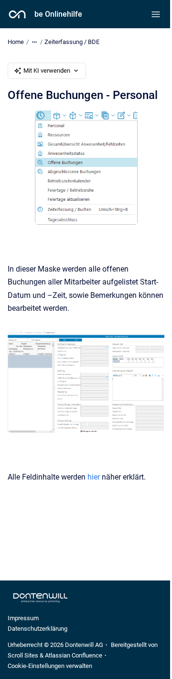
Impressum (23, 618)
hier (94, 477)
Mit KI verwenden (46, 70)
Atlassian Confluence (73, 655)
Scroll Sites (23, 655)
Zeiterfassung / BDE (71, 41)
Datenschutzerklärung (37, 628)
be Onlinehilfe (58, 14)
